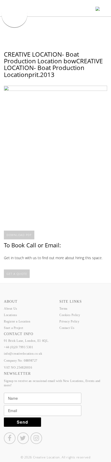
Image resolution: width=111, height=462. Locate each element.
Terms (63, 308)
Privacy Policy (69, 321)
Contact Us (67, 328)
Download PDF (19, 235)
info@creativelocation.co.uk (23, 353)
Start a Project (13, 328)
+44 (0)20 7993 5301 (18, 347)
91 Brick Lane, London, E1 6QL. (26, 341)
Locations (10, 315)
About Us (10, 308)
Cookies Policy (69, 315)
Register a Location (17, 321)
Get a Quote (16, 274)
